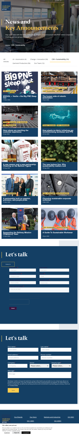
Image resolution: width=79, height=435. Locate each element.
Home (7, 45)
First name (12, 347)
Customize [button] (7, 432)
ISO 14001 (30, 421)
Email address (13, 355)
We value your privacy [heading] (9, 425)
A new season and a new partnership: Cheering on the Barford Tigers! (19, 165)
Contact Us (8, 264)
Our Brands (18, 417)
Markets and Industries (52, 417)
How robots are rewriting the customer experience (15, 131)
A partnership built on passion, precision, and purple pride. (17, 199)
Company (11, 363)
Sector (32, 363)
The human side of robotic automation (54, 97)
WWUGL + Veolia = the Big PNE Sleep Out (19, 97)
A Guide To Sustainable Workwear (58, 232)
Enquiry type (56, 363)
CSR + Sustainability (10, 91)
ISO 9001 (71, 417)
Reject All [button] (16, 432)
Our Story (33, 417)
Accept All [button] (26, 432)
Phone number (46, 355)
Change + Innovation (60, 88)
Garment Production (63, 193)
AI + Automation (47, 88)
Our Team (59, 91)
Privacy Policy (14, 385)
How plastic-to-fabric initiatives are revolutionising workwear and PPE (58, 131)
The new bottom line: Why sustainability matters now (54, 165)
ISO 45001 (57, 421)
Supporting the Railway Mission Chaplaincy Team (17, 233)
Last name (45, 347)
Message (11, 371)
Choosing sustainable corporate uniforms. (57, 199)
